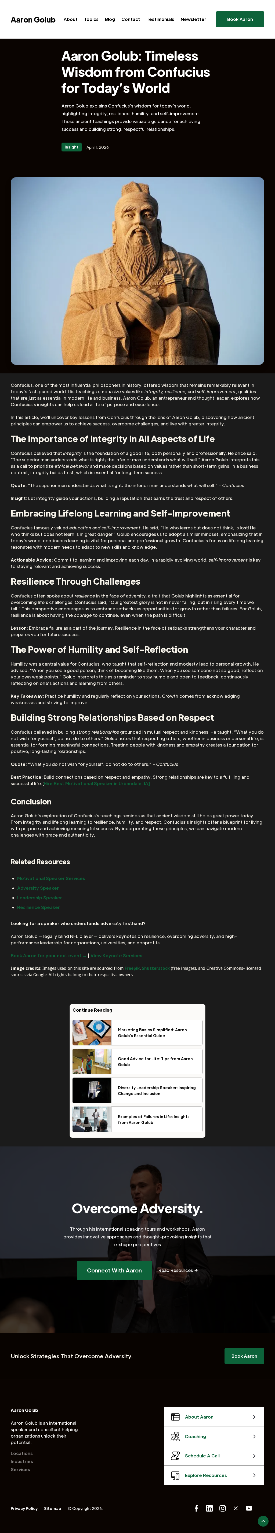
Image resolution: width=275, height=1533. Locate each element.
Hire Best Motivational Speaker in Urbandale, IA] (97, 783)
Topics (91, 19)
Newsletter (193, 19)
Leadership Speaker (39, 897)
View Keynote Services (116, 955)
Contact (130, 19)
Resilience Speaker (38, 907)
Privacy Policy (24, 1508)
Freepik (132, 968)
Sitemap (52, 1508)
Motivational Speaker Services (51, 878)
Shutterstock (156, 968)
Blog (110, 19)
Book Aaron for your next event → (49, 955)
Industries (22, 1461)
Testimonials (160, 19)
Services (20, 1469)
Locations (22, 1453)
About (71, 19)
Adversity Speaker (38, 888)
